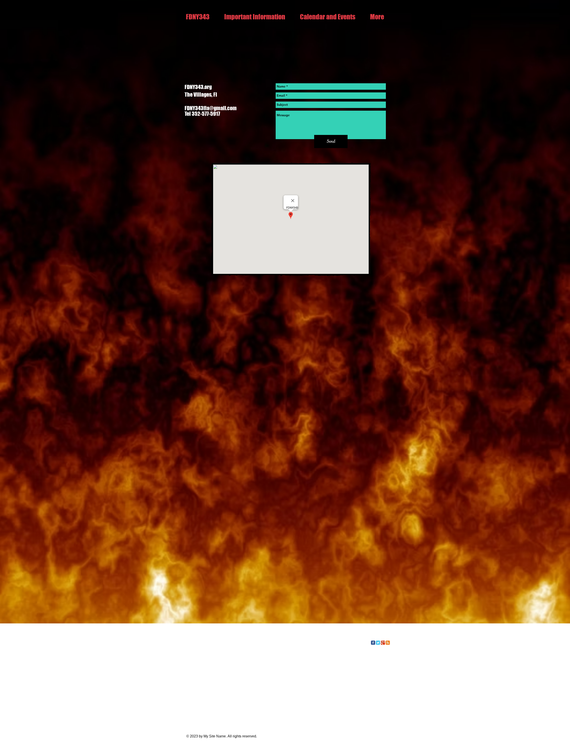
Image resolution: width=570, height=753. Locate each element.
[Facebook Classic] (373, 643)
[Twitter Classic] (378, 643)
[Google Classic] (383, 643)
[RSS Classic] (388, 643)
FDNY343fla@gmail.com (211, 108)
